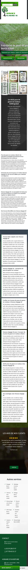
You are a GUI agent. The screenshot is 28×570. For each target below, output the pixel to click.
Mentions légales (21, 568)
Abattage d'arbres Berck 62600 (16, 487)
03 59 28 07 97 (6, 0)
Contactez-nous (7, 58)
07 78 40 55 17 (16, 0)
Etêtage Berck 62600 (15, 494)
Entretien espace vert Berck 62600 (17, 513)
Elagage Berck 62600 (8, 486)
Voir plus (14, 467)
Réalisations (21, 58)
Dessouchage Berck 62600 (17, 521)
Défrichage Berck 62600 (9, 511)
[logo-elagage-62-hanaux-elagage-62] (9, 11)
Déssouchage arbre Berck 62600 (9, 503)
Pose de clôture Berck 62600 (17, 504)
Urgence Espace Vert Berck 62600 (8, 524)
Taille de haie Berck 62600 (8, 495)
